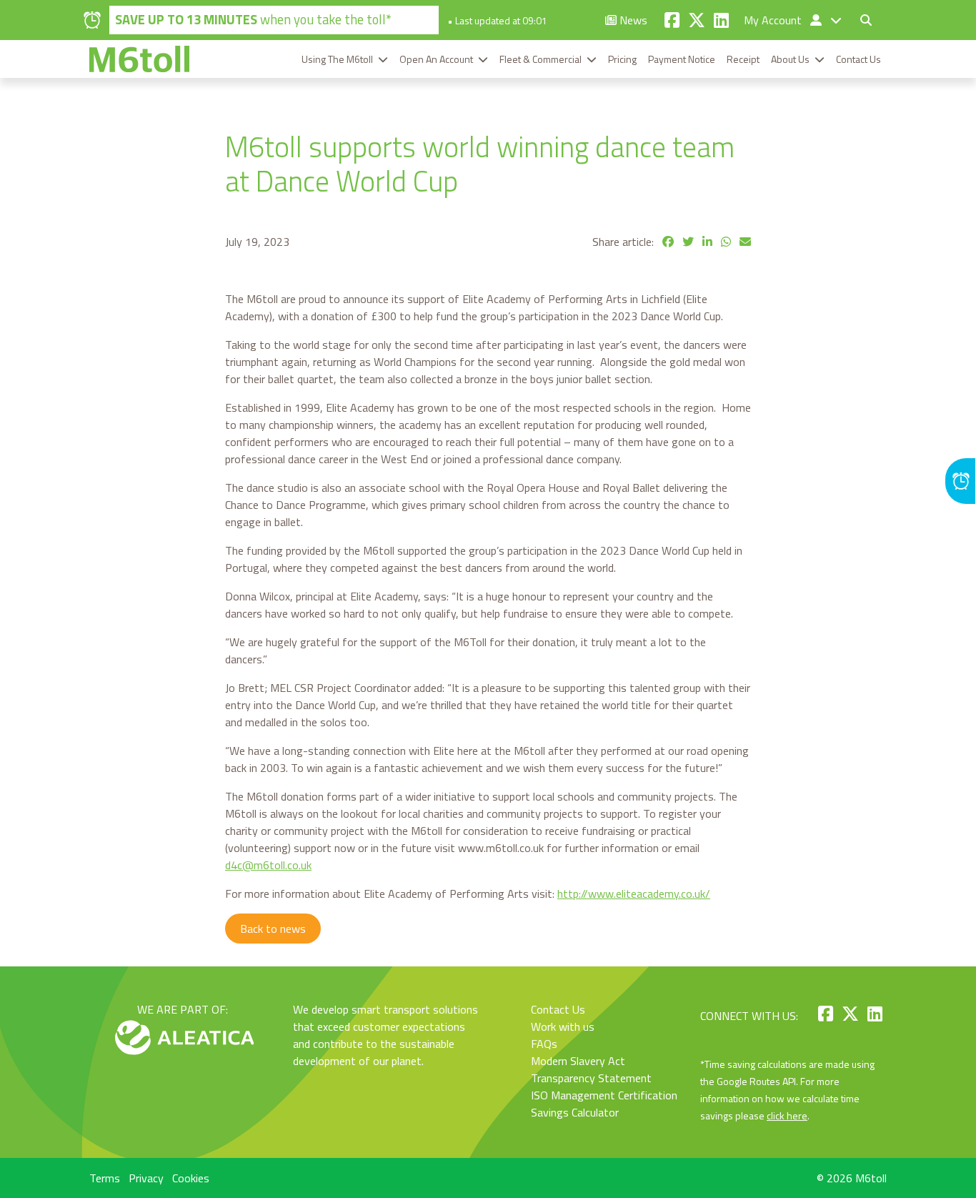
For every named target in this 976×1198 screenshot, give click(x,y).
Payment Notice (681, 58)
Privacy (146, 1178)
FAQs (544, 1043)
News (632, 20)
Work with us (562, 1026)
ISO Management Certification (604, 1095)
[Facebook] (671, 20)
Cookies (190, 1178)
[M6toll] (139, 59)
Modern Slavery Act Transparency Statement (591, 1069)
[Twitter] (696, 20)
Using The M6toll (337, 58)
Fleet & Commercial (540, 58)
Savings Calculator (575, 1112)
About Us (790, 58)
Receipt (743, 58)
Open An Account (436, 58)
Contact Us (858, 58)
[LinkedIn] (721, 20)
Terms (104, 1178)
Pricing (622, 58)
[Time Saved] (960, 481)
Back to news (273, 928)
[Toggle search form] (866, 20)
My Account (774, 20)
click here (787, 1115)
